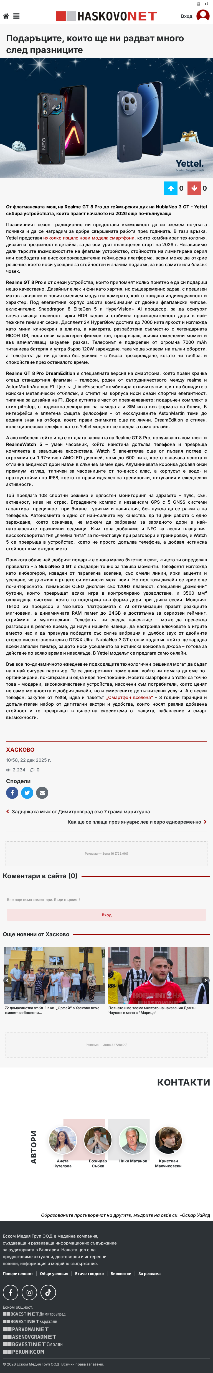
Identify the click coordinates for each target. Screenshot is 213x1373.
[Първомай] (26, 1329)
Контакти (183, 1082)
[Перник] (23, 1352)
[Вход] (203, 16)
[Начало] (6, 16)
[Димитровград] (34, 1314)
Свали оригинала (20, 64)
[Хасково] (106, 16)
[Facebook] (10, 1292)
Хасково (20, 749)
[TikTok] (48, 1292)
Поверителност (18, 1273)
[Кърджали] (30, 1322)
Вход (186, 16)
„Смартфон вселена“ (129, 697)
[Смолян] (32, 1344)
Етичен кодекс (89, 1273)
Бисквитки (121, 1273)
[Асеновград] (29, 1337)
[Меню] (16, 16)
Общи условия (54, 1273)
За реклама (149, 1273)
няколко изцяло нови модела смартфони (88, 238)
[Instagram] (29, 1292)
